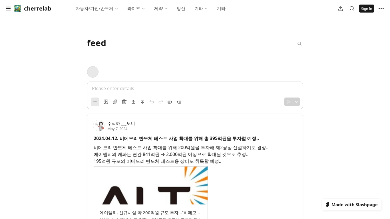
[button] (8, 8)
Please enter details (113, 88)
